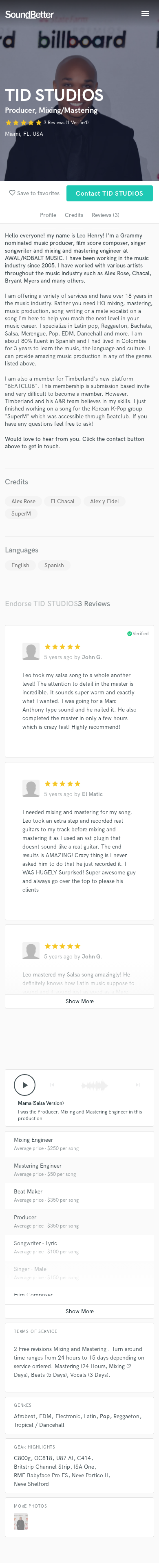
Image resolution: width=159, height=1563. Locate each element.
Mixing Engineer (33, 1139)
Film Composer (33, 1294)
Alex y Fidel (104, 501)
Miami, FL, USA (24, 133)
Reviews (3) (105, 215)
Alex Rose (23, 501)
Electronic (67, 1416)
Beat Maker (28, 1191)
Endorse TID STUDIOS (41, 604)
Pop (105, 1416)
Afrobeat (24, 1416)
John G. (92, 657)
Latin (90, 1416)
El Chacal (63, 501)
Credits (74, 215)
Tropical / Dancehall (39, 1425)
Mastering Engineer (38, 1165)
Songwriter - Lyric (35, 1243)
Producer (25, 1217)
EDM (45, 1416)
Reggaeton (126, 1416)
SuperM (21, 513)
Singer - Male (30, 1269)
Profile (48, 215)
